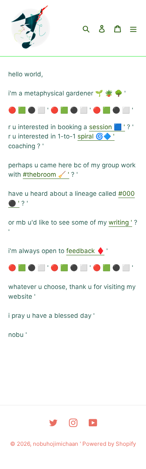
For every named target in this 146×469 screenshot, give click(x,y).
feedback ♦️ (85, 251)
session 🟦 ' (107, 127)
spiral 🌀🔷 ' (96, 136)
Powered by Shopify (109, 443)
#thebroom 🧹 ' (46, 174)
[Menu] (133, 28)
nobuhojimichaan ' (57, 443)
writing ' (120, 222)
